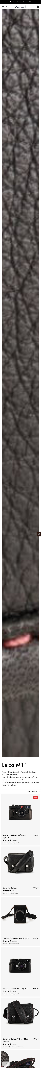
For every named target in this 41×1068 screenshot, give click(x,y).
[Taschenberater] (39, 534)
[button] (17, 840)
